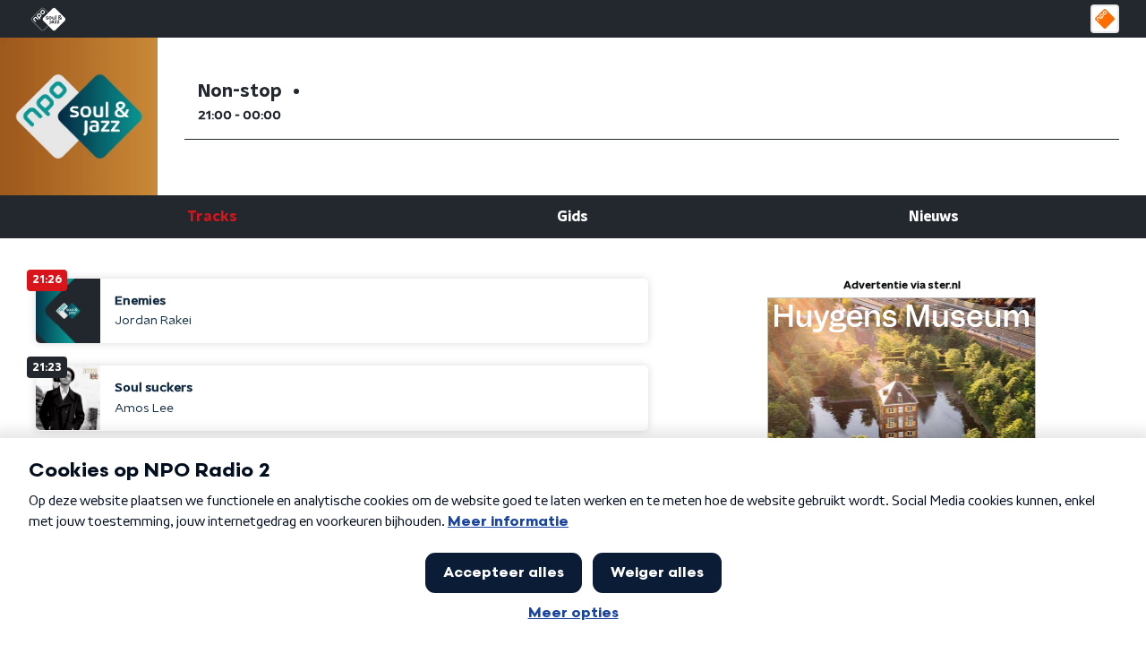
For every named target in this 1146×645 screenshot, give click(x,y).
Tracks (212, 217)
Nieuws (934, 217)
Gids (572, 217)
